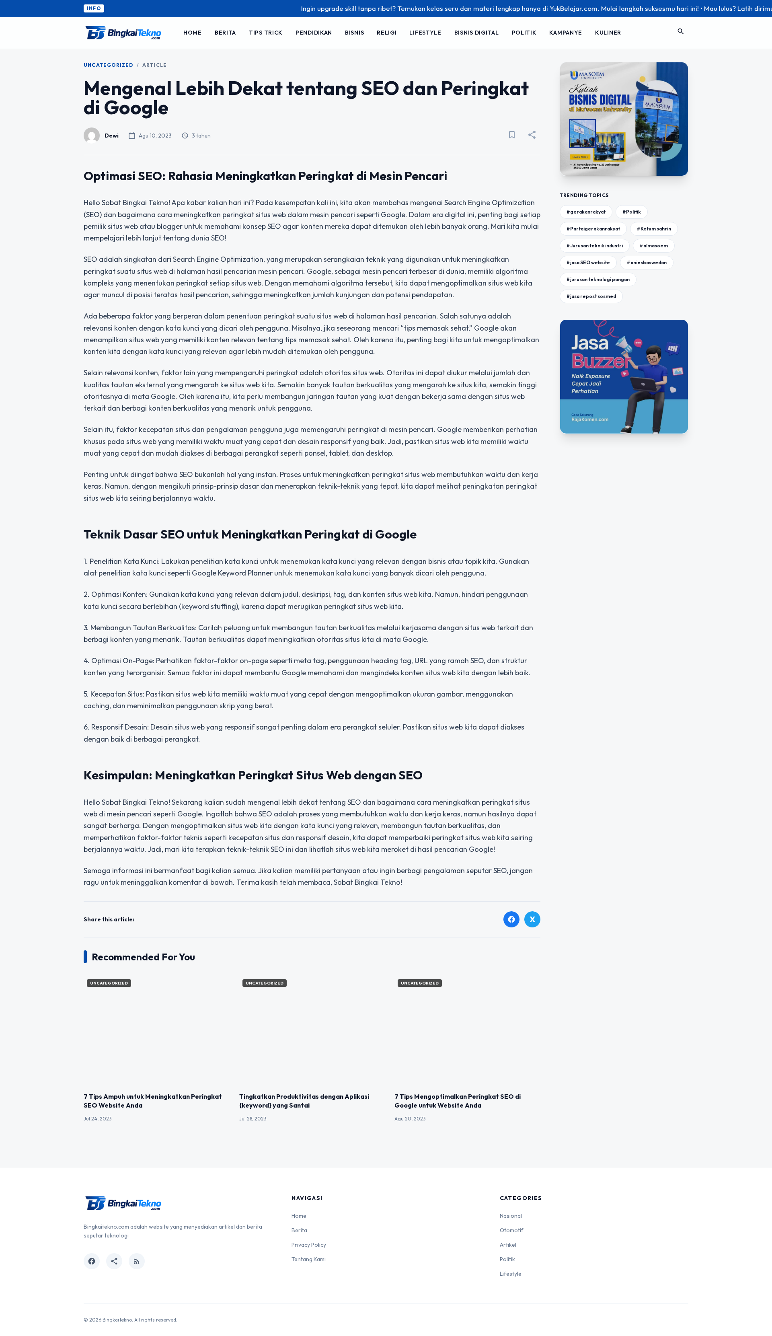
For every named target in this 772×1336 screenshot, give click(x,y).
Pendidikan (314, 32)
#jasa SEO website (588, 262)
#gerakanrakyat (586, 212)
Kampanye (565, 32)
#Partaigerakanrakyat (593, 229)
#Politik (631, 212)
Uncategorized (108, 65)
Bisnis (354, 32)
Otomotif (512, 1230)
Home (192, 32)
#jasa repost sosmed (591, 296)
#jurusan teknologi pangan (598, 279)
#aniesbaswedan (647, 262)
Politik (524, 32)
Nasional (511, 1215)
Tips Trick (266, 32)
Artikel (508, 1244)
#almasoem (654, 246)
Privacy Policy (309, 1244)
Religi (386, 32)
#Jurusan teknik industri (595, 246)
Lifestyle (425, 32)
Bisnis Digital (476, 32)
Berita (225, 32)
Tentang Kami (309, 1259)
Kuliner (608, 32)
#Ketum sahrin (654, 229)
